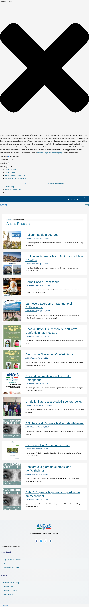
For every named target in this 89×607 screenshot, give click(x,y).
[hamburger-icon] (87, 205)
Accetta (4, 184)
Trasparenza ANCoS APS (11, 567)
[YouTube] (77, 199)
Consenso (5, 605)
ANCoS (9, 220)
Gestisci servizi (10, 172)
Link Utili (6, 563)
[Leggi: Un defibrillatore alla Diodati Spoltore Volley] (12, 407)
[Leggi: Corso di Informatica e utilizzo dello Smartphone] (12, 383)
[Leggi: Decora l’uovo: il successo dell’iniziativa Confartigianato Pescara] (12, 336)
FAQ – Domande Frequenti (12, 560)
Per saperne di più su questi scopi (16, 178)
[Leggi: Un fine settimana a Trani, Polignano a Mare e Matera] (12, 263)
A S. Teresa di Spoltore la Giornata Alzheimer (54, 423)
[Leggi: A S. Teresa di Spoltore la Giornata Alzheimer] (12, 428)
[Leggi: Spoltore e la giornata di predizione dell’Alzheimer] (12, 474)
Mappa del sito (8, 594)
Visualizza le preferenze (24, 184)
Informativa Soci (8, 586)
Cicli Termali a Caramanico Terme (47, 445)
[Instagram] (74, 199)
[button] (44, 68)
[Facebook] (68, 199)
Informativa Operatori (10, 590)
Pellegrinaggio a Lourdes (41, 234)
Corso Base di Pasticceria (42, 282)
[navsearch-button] (84, 198)
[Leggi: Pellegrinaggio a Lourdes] (12, 240)
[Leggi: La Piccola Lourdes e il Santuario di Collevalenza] (12, 310)
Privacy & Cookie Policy (13, 189)
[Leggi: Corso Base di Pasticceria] (12, 287)
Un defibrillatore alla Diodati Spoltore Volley (53, 401)
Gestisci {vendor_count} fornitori (16, 175)
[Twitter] (71, 199)
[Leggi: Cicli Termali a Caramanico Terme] (12, 450)
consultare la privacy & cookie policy (49, 153)
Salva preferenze (40, 184)
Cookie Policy (9, 187)
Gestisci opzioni (10, 169)
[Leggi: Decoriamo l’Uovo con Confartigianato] (12, 359)
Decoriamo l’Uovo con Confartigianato (50, 354)
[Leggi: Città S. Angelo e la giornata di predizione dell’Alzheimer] (12, 499)
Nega (11, 184)
